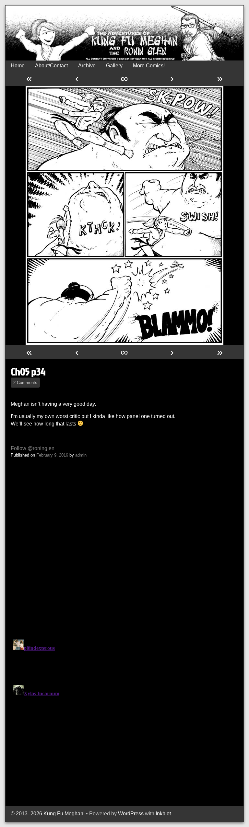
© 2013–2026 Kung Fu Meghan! (48, 813)
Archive (87, 65)
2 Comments (25, 382)
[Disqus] (95, 550)
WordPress (131, 813)
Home (18, 65)
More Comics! (149, 65)
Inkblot (163, 813)
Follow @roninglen (32, 448)
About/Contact (51, 65)
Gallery (114, 65)
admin (81, 455)
